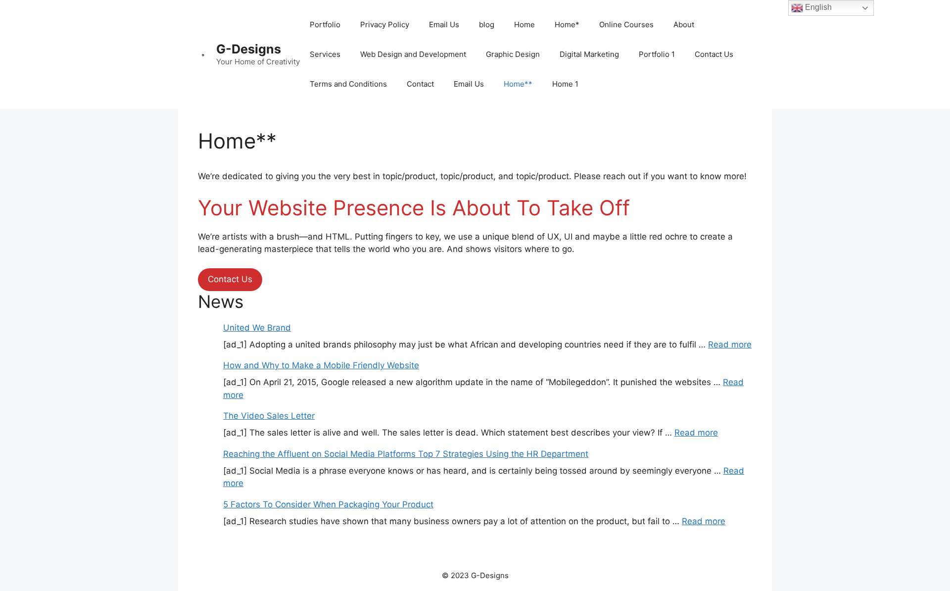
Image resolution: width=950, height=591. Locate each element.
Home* (567, 24)
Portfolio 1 (657, 54)
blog (486, 24)
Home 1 (565, 84)
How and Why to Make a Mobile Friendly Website (321, 365)
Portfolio (325, 24)
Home (524, 24)
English (817, 7)
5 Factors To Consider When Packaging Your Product (328, 504)
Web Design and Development (413, 54)
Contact (420, 84)
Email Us (444, 24)
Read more (730, 344)
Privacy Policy (384, 24)
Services (325, 54)
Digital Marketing (589, 54)
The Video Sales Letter (269, 416)
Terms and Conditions (348, 84)
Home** (518, 84)
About (683, 24)
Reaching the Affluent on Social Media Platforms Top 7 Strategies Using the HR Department (405, 454)
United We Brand (257, 328)
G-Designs (248, 49)
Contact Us (714, 54)
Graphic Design (513, 54)
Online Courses (626, 24)
